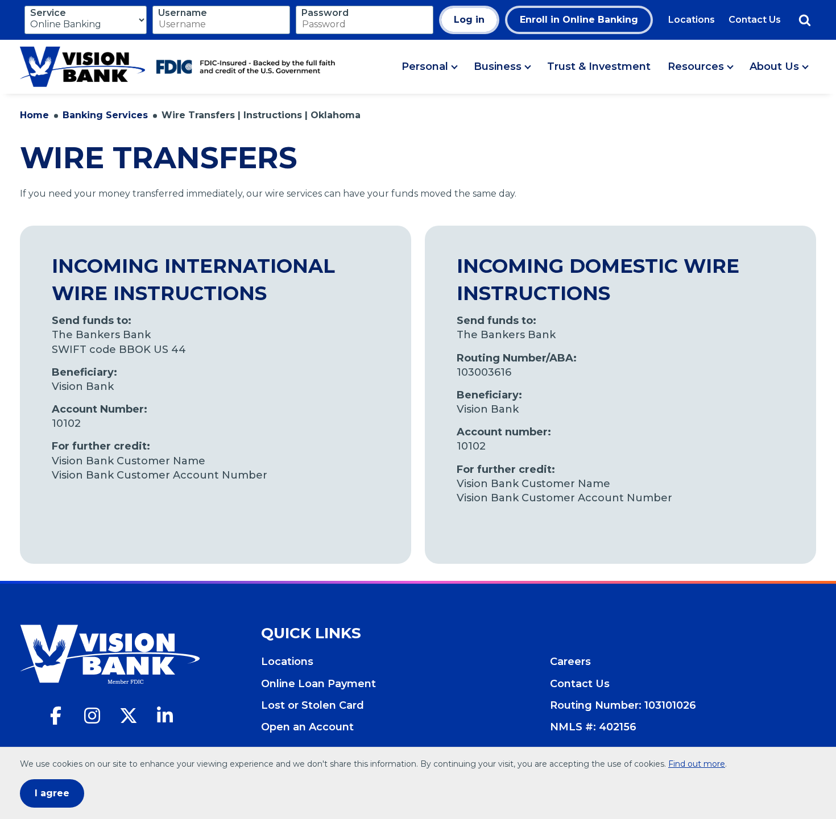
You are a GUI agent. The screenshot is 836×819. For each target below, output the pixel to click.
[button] (429, 67)
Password (325, 12)
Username (182, 12)
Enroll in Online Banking (579, 19)
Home (34, 115)
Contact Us (755, 19)
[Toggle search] (804, 20)
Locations (691, 19)
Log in (469, 19)
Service (48, 12)
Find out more (696, 764)
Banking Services (105, 115)
